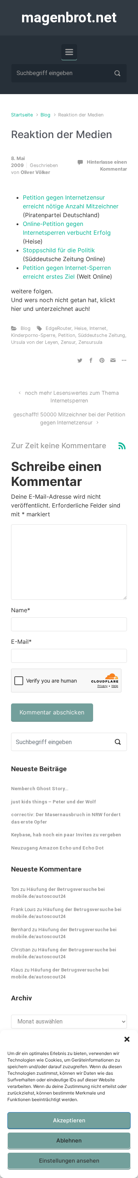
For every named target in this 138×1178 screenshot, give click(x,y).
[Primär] (69, 52)
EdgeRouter (58, 328)
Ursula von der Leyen (34, 342)
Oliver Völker (35, 172)
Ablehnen (69, 1140)
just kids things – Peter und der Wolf (53, 801)
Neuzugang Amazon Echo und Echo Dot (57, 848)
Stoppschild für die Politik (59, 250)
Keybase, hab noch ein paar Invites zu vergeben (66, 834)
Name (20, 610)
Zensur (68, 342)
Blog (45, 115)
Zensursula (90, 342)
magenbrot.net (69, 17)
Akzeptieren (69, 1120)
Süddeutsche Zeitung (101, 335)
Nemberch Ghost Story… (39, 788)
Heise (80, 328)
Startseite (22, 115)
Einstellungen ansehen (69, 1160)
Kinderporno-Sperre (33, 335)
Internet (97, 328)
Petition (66, 335)
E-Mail (21, 641)
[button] (127, 1039)
